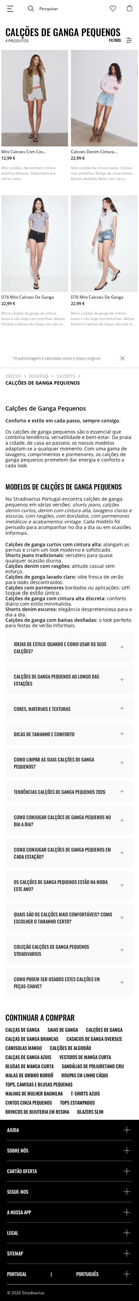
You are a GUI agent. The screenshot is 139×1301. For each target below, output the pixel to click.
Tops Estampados (77, 1102)
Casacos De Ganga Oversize (94, 1039)
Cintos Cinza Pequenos (28, 1102)
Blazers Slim (90, 1111)
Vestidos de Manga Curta (85, 1057)
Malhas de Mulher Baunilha (34, 1093)
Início (13, 376)
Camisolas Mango (23, 1048)
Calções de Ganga (104, 1029)
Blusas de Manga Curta (29, 1066)
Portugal (17, 1274)
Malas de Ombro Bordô (29, 1075)
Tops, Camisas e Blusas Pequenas (39, 1084)
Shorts (66, 376)
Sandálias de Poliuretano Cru (93, 1066)
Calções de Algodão (70, 1048)
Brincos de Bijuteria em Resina (37, 1111)
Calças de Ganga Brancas (31, 1039)
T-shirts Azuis (85, 1093)
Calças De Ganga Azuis (28, 1057)
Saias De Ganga (63, 1029)
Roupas (39, 376)
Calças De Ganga (22, 1029)
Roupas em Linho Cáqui (84, 1075)
